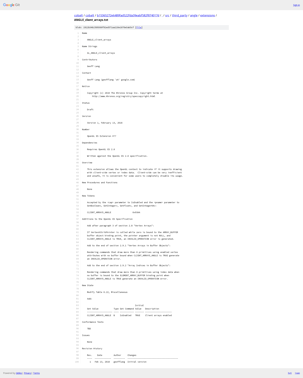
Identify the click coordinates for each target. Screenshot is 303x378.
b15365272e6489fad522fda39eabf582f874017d (128, 15)
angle (194, 15)
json (297, 373)
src (167, 15)
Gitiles (19, 373)
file (138, 27)
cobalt (78, 15)
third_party (179, 15)
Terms (36, 373)
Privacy (27, 373)
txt (290, 373)
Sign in (296, 4)
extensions (207, 15)
